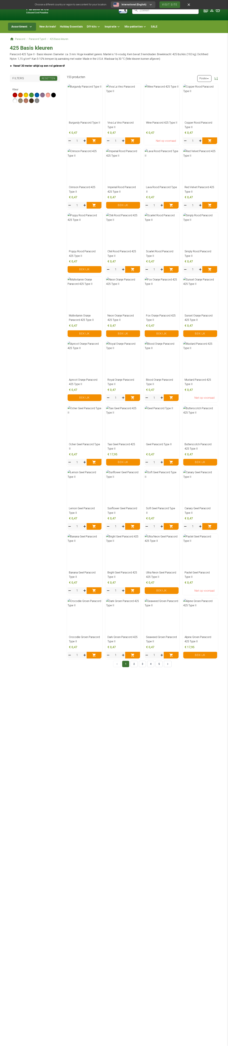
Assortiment (19, 26)
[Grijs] (37, 100)
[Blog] (206, 10)
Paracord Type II (37, 39)
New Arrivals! (47, 26)
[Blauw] (37, 95)
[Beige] (20, 100)
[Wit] (15, 100)
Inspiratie (111, 26)
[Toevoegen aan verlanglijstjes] (98, 88)
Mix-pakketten (134, 26)
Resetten (48, 78)
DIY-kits (92, 26)
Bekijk (123, 205)
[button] (94, 26)
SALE (154, 26)
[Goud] (26, 100)
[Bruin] (31, 100)
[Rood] (15, 95)
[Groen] (31, 95)
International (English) (134, 4)
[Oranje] (20, 95)
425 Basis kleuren (59, 39)
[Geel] (26, 95)
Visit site (169, 4)
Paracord (20, 39)
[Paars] (42, 95)
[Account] (212, 10)
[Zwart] (53, 95)
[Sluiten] (188, 4)
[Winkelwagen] (218, 10)
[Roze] (48, 95)
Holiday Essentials (71, 26)
